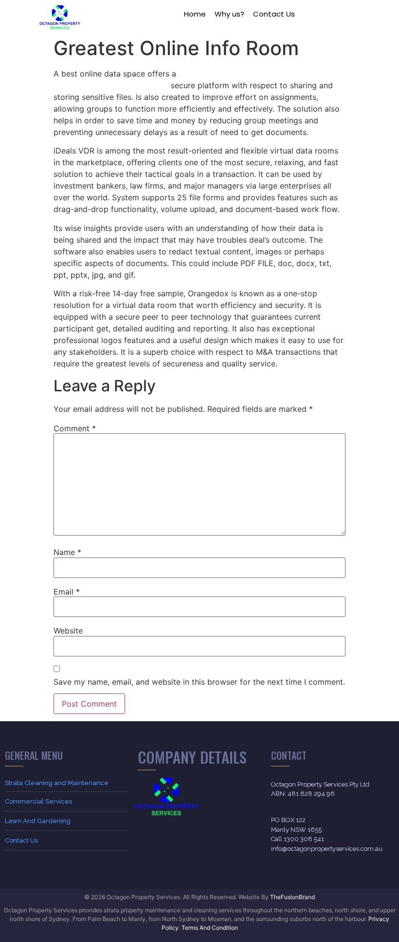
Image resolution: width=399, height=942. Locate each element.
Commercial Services (38, 801)
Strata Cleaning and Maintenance (57, 783)
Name (67, 552)
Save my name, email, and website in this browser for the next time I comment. (199, 682)
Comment (75, 428)
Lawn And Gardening (38, 821)
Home (195, 14)
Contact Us (274, 14)
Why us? (229, 14)
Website (68, 630)
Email (67, 592)
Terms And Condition (209, 927)
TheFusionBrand (292, 897)
